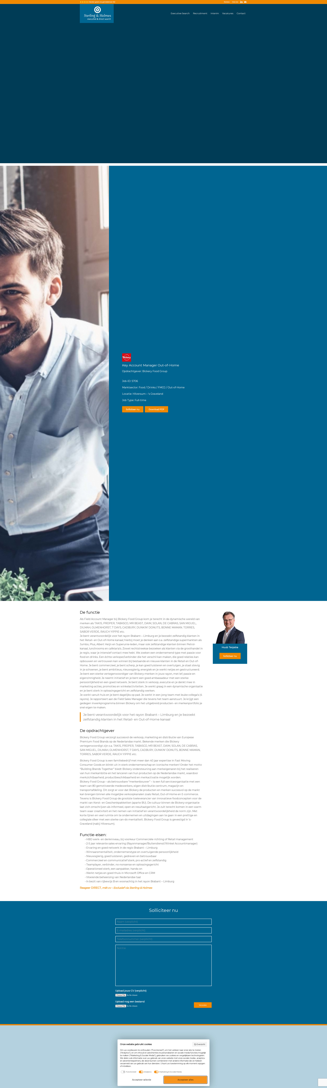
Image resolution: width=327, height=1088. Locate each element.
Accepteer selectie (141, 1080)
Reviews (227, 2)
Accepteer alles (185, 1080)
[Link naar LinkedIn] (241, 2)
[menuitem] (227, 2)
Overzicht (200, 1044)
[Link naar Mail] (245, 2)
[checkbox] (128, 1072)
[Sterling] (97, 13)
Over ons (235, 2)
